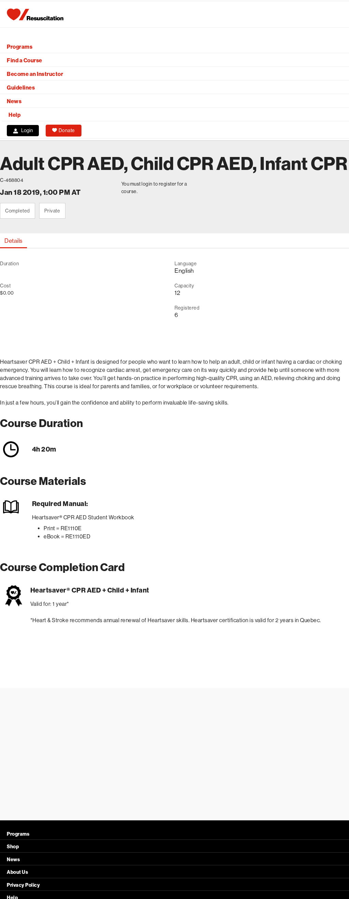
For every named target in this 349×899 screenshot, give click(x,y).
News (14, 101)
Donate (67, 130)
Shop (13, 847)
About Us (17, 872)
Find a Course (24, 60)
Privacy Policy (23, 885)
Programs (19, 47)
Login (27, 130)
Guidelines (21, 87)
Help (14, 115)
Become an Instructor (35, 74)
